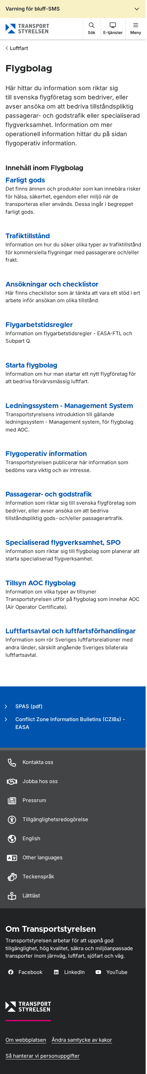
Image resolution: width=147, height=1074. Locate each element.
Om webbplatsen (25, 1040)
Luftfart (19, 48)
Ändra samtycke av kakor (82, 1040)
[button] (91, 28)
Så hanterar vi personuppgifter (42, 1056)
